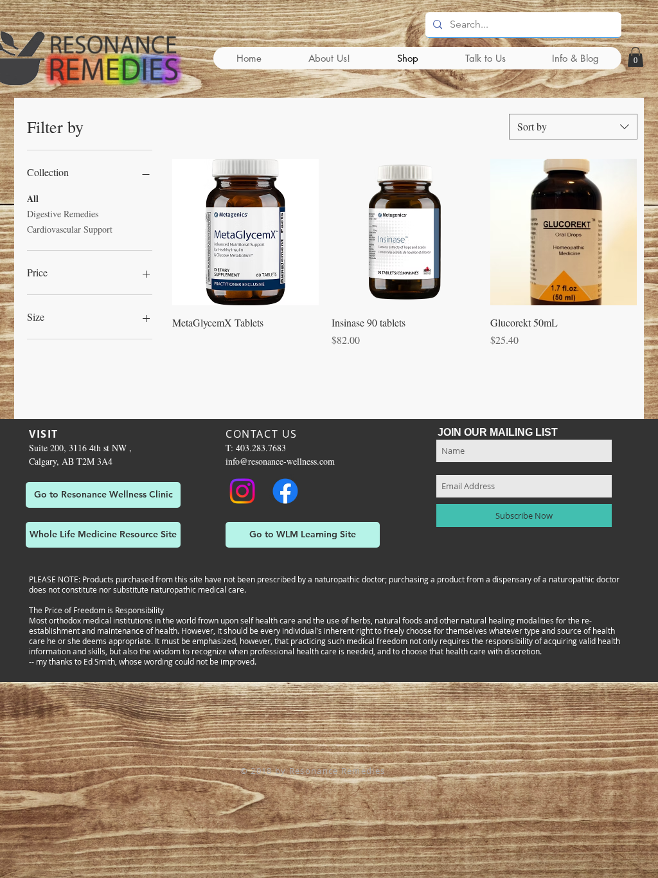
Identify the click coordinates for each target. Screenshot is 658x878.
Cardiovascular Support (69, 229)
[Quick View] (245, 232)
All (33, 198)
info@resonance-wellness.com (280, 461)
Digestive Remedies (62, 214)
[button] (635, 57)
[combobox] (573, 126)
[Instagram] (242, 491)
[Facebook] (285, 491)
